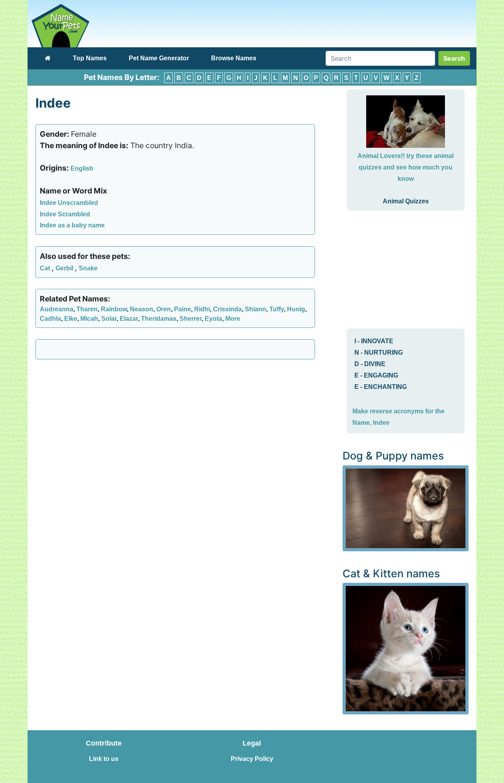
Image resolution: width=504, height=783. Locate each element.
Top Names (90, 58)
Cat (46, 268)
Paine (182, 309)
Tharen (87, 309)
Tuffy (276, 309)
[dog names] (406, 507)
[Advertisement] (175, 422)
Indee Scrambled (65, 214)
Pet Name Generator (159, 58)
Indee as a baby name (72, 225)
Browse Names (233, 58)
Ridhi (202, 309)
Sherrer (191, 318)
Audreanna (56, 309)
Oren (163, 309)
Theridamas (158, 318)
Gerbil (65, 268)
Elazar (129, 318)
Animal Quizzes (406, 201)
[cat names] (406, 648)
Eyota (213, 318)
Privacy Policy (252, 758)
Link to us (104, 758)
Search (454, 58)
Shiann (255, 309)
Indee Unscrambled (69, 202)
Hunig (296, 309)
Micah (89, 318)
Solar (109, 318)
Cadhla (50, 318)
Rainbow (114, 309)
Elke (70, 318)
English (81, 168)
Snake (88, 268)
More (232, 318)
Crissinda (227, 309)
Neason (141, 309)
